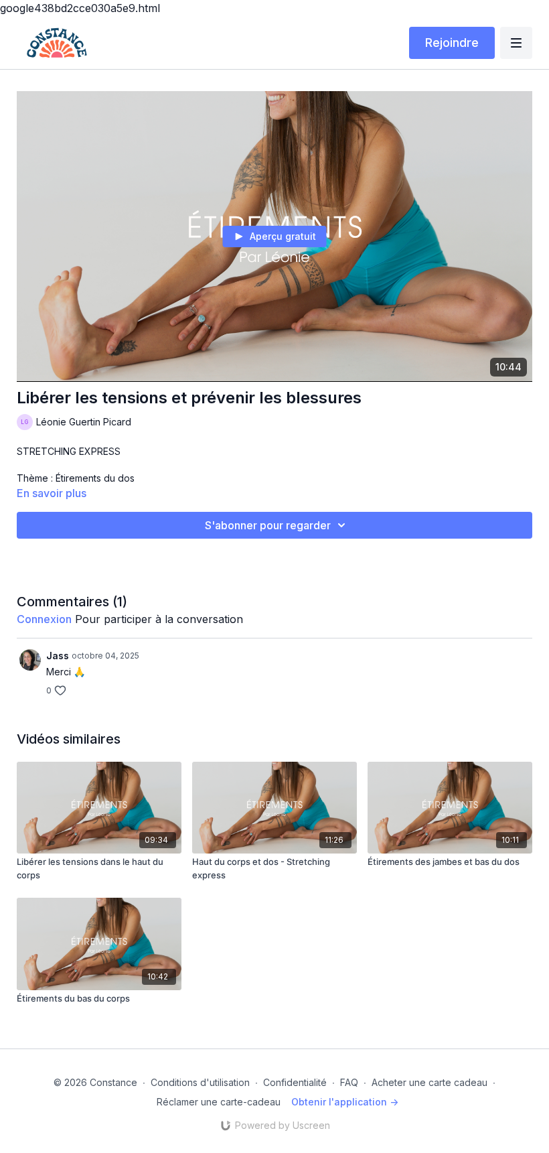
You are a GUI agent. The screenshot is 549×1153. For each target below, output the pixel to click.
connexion (44, 619)
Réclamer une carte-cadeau (219, 1101)
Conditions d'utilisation (200, 1082)
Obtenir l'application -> (344, 1101)
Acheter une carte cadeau (429, 1082)
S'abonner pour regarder (268, 525)
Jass (57, 655)
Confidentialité (295, 1082)
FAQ (349, 1082)
